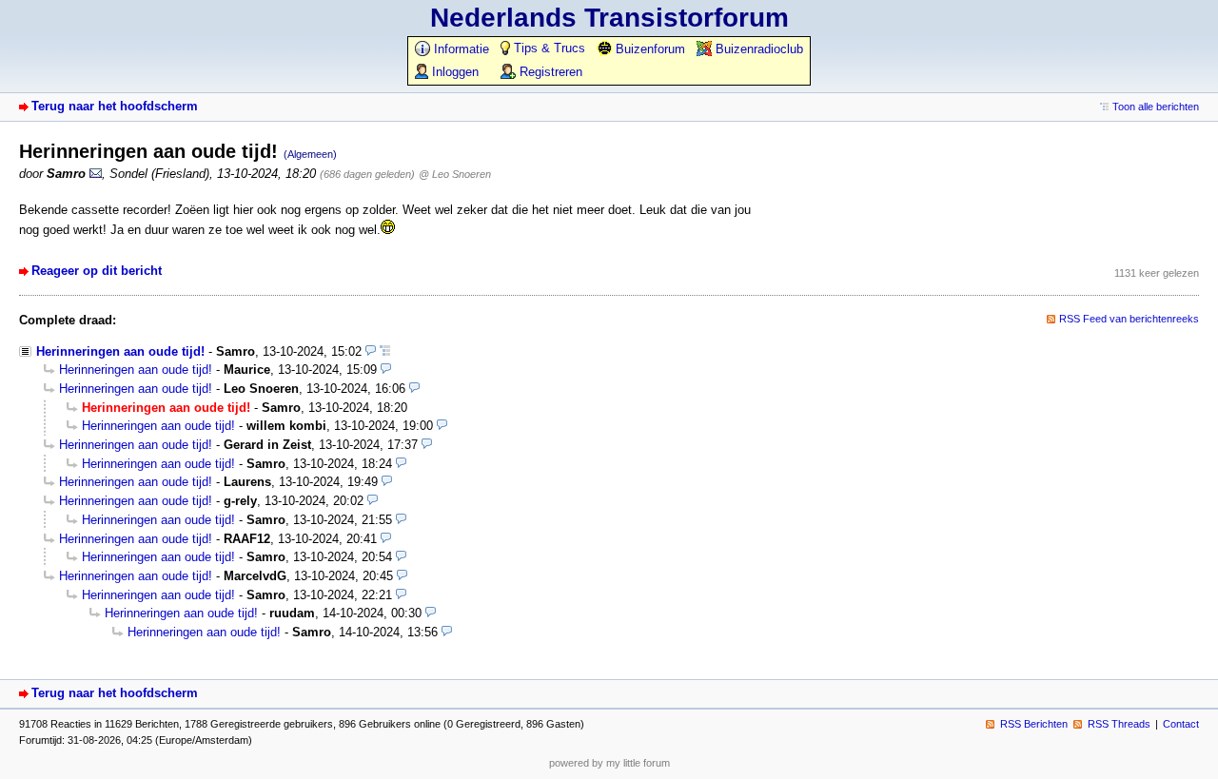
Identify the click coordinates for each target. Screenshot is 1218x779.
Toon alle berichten (1155, 106)
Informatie (459, 49)
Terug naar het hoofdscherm (114, 106)
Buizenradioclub (757, 49)
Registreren (549, 72)
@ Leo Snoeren (455, 174)
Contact (1181, 724)
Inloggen (453, 72)
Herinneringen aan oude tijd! (120, 351)
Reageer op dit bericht (96, 270)
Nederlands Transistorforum (609, 17)
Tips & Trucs (547, 48)
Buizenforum (648, 49)
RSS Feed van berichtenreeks (1129, 318)
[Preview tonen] (370, 351)
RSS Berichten (1034, 724)
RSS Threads (1119, 724)
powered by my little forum (609, 763)
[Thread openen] (385, 351)
